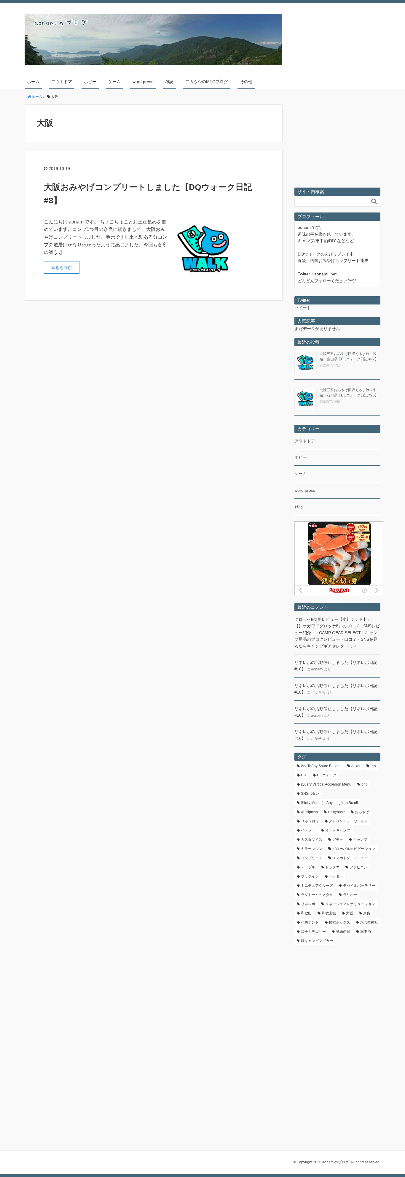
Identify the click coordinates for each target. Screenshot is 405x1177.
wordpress (309, 812)
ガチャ (337, 839)
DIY (304, 775)
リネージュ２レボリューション (350, 904)
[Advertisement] (337, 144)
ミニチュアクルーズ (317, 885)
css (373, 766)
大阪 (349, 913)
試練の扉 (343, 931)
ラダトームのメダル (317, 895)
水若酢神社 (369, 922)
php (364, 784)
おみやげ (362, 812)
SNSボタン (310, 793)
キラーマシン (311, 849)
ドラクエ (332, 867)
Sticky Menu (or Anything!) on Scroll (329, 803)
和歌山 (306, 913)
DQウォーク (327, 775)
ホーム (33, 81)
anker (356, 766)
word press (143, 81)
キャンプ (360, 839)
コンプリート (311, 858)
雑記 (169, 81)
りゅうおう (310, 821)
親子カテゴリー (313, 931)
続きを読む (61, 267)
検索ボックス (339, 922)
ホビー (90, 81)
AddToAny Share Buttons (321, 766)
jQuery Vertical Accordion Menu (326, 784)
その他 (246, 81)
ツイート (302, 307)
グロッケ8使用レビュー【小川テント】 (330, 619)
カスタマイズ (311, 839)
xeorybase (336, 812)
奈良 (366, 913)
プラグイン (310, 876)
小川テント (310, 922)
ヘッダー (336, 876)
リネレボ (308, 904)
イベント (308, 830)
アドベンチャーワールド (348, 821)
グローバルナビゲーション (353, 849)
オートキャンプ (337, 830)
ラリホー (350, 895)
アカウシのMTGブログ (206, 81)
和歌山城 (329, 913)
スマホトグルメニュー (350, 858)
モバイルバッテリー (359, 885)
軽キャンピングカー (317, 941)
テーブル (308, 867)
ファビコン (358, 867)
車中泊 (365, 931)
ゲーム (114, 81)
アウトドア (61, 81)
